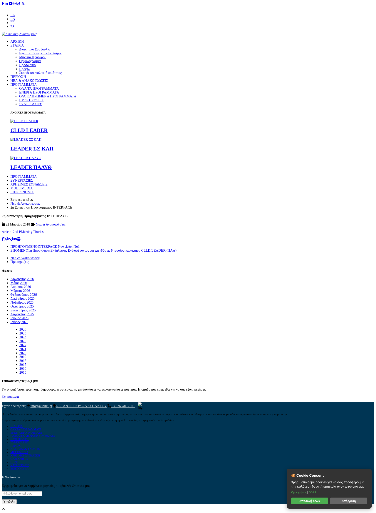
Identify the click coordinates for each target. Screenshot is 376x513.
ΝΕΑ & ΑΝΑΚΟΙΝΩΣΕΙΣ (29, 80)
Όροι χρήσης (299, 492)
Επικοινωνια (10, 397)
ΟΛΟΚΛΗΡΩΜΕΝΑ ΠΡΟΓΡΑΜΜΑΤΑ (47, 96)
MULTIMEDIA (21, 188)
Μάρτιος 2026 (20, 290)
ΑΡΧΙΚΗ (17, 41)
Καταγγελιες (19, 465)
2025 (22, 333)
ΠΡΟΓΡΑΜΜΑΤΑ (23, 84)
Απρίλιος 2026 (20, 287)
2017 (22, 364)
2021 (22, 349)
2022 (22, 345)
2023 (22, 341)
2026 (22, 329)
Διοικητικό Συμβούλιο (34, 49)
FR (12, 23)
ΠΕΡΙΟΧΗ (18, 77)
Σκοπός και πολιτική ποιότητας (40, 73)
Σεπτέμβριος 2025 (23, 310)
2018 (22, 361)
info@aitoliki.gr (188, 7)
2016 (22, 368)
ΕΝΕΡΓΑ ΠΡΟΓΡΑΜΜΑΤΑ (39, 92)
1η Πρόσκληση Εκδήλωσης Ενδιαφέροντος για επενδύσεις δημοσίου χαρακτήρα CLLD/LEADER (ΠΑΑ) (93, 250)
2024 (22, 337)
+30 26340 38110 (215, 7)
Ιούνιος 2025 (19, 322)
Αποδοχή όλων (309, 501)
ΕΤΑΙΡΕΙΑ (16, 426)
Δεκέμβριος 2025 (22, 298)
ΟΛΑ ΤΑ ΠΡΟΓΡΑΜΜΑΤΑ (39, 88)
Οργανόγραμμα (30, 61)
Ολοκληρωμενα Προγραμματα (32, 436)
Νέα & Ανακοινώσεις (50, 224)
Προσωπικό (27, 65)
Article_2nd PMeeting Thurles (23, 232)
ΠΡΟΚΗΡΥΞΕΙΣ (31, 100)
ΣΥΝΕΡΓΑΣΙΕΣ (30, 104)
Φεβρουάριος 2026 (23, 294)
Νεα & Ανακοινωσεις (25, 203)
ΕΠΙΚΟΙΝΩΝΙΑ (22, 192)
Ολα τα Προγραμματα (25, 429)
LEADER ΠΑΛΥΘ (31, 167)
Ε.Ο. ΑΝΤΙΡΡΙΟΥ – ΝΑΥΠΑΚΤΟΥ (81, 406)
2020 (22, 353)
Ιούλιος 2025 (19, 318)
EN (12, 19)
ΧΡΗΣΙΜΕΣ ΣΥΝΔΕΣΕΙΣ (28, 184)
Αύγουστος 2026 (22, 279)
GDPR (14, 462)
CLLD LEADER (29, 130)
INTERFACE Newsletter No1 (45, 246)
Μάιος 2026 (18, 283)
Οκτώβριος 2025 (22, 306)
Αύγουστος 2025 (22, 314)
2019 (22, 357)
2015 (22, 372)
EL (12, 15)
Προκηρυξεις (19, 262)
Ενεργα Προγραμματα (26, 432)
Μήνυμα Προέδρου (32, 57)
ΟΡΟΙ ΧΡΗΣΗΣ (19, 458)
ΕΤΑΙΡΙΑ (17, 45)
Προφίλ (24, 69)
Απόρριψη (349, 501)
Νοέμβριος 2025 (22, 302)
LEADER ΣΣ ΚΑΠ (32, 149)
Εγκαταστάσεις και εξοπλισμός (40, 53)
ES (12, 26)
